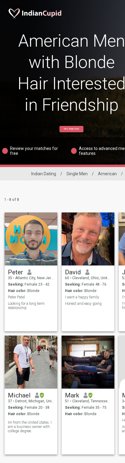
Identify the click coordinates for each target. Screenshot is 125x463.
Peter (15, 272)
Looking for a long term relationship (26, 305)
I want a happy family (82, 297)
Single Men (77, 173)
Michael (19, 395)
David (73, 272)
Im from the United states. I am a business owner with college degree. (30, 426)
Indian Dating (43, 173)
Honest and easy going (83, 303)
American (107, 173)
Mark (72, 395)
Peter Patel (16, 297)
